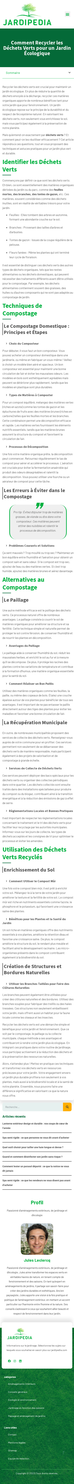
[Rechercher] (67, 1107)
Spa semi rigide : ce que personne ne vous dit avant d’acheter (35, 1137)
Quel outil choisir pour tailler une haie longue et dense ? (32, 1147)
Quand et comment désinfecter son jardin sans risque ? (32, 1156)
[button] (67, 14)
